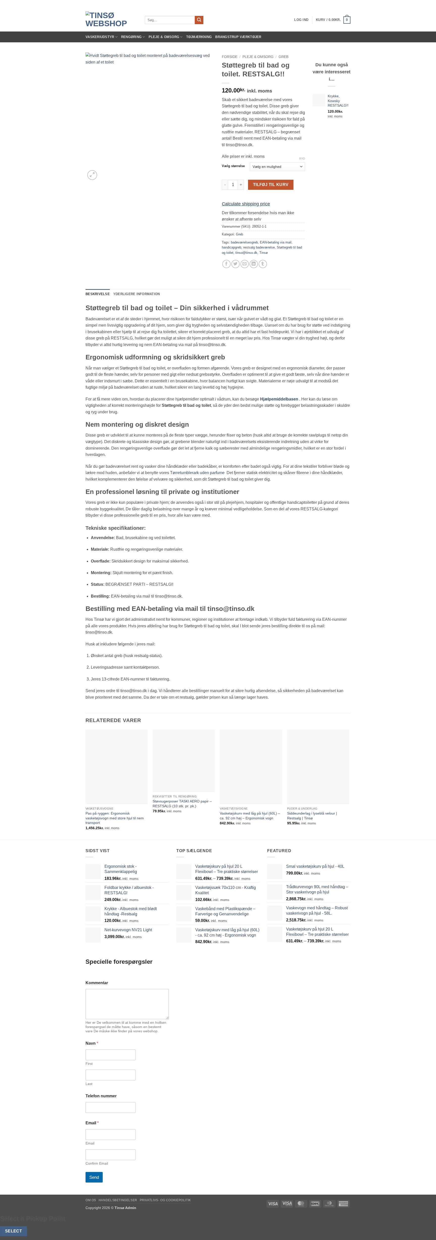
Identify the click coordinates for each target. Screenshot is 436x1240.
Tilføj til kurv (271, 184)
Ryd (302, 158)
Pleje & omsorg (258, 57)
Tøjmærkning (199, 37)
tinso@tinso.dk (246, 253)
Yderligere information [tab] (136, 294)
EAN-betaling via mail (275, 242)
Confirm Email (97, 1163)
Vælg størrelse (233, 166)
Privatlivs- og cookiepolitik (165, 1200)
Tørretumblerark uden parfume (198, 473)
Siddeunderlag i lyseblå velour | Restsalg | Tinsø (312, 815)
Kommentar (97, 983)
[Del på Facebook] (226, 264)
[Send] (199, 20)
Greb (283, 57)
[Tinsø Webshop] (111, 19)
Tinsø (263, 253)
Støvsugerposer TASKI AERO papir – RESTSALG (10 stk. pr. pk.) (182, 803)
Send (94, 1177)
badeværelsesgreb (244, 242)
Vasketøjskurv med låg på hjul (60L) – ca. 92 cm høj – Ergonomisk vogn (250, 815)
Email (90, 1143)
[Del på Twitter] (235, 264)
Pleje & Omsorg (164, 37)
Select (13, 1231)
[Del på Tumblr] (263, 264)
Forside (229, 57)
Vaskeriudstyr (100, 37)
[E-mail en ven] (244, 264)
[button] (301, 20)
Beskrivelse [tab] (98, 294)
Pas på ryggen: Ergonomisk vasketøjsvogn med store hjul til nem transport (115, 818)
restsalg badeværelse (259, 247)
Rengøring (131, 37)
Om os (91, 1200)
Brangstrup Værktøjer (238, 37)
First (89, 1064)
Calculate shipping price (246, 203)
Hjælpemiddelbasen (279, 399)
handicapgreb (231, 247)
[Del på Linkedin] (254, 264)
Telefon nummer (101, 1096)
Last (89, 1084)
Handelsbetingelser (118, 1200)
